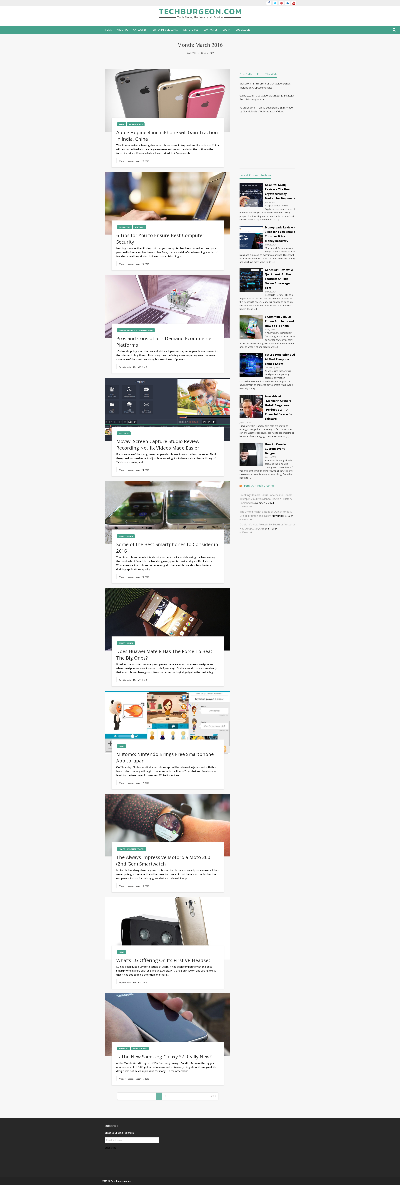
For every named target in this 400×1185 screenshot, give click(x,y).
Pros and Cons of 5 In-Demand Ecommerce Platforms (163, 341)
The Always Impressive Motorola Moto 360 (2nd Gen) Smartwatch (163, 860)
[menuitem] (108, 30)
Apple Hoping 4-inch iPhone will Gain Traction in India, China (167, 135)
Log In (226, 29)
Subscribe (110, 1147)
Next (212, 1095)
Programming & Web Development (136, 330)
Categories (140, 29)
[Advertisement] (266, 139)
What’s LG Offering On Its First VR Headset (163, 960)
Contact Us (211, 29)
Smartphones (136, 124)
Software (140, 227)
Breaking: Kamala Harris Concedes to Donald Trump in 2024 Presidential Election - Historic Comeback (266, 499)
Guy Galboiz (125, 367)
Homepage (191, 53)
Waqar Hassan (126, 161)
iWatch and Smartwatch (131, 849)
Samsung (123, 1048)
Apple (121, 124)
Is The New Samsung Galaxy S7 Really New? (164, 1056)
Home (108, 29)
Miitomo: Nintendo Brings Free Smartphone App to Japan (165, 757)
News (121, 746)
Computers (124, 227)
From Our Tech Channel (258, 485)
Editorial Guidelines (165, 29)
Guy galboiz (243, 29)
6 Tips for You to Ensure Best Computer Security (160, 238)
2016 (203, 53)
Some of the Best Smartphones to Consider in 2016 (167, 547)
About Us (122, 29)
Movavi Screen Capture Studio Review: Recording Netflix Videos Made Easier (158, 444)
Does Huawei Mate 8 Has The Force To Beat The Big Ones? (164, 654)
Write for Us (190, 29)
